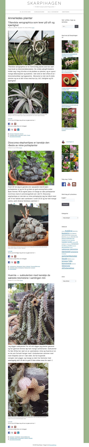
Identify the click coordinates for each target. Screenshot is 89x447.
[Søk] (76, 26)
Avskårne (68, 231)
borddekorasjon (74, 235)
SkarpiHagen (44, 3)
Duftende (69, 238)
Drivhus (64, 238)
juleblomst (64, 243)
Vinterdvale (74, 263)
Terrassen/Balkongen (35, 266)
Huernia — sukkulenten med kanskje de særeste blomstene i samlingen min (29, 276)
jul (77, 242)
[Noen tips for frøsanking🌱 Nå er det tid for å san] (74, 157)
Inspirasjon (12, 436)
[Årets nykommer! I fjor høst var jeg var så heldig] (66, 149)
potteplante (74, 252)
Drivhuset (12, 133)
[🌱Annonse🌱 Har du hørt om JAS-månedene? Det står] (66, 157)
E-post (64, 198)
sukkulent (33, 267)
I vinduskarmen (13, 266)
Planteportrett (27, 267)
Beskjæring (65, 233)
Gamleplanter (21, 267)
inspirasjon (74, 242)
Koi (65, 245)
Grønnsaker (73, 240)
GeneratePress (52, 445)
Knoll (63, 245)
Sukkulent (28, 266)
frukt (73, 238)
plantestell (66, 252)
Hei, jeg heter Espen (25, 11)
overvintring (74, 249)
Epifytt (25, 135)
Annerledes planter (14, 135)
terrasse (65, 261)
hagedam (64, 242)
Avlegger (63, 231)
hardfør (70, 242)
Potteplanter (17, 436)
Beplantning (75, 231)
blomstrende (21, 438)
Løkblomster (65, 249)
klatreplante (74, 244)
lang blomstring (65, 247)
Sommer (21, 133)
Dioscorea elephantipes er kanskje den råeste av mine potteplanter (28, 144)
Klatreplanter (19, 266)
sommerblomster (69, 256)
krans (67, 245)
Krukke (70, 245)
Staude (64, 259)
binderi (71, 233)
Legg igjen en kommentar (15, 136)
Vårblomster (66, 266)
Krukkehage (74, 245)
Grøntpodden (65, 11)
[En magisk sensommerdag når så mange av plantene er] (74, 149)
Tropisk (28, 135)
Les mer (10, 118)
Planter (24, 266)
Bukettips (64, 236)
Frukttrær (64, 240)
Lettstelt (26, 438)
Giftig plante (68, 240)
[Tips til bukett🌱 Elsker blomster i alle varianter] (74, 166)
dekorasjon (20, 135)
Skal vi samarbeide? (53, 11)
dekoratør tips (74, 236)
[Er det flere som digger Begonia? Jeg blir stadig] (66, 166)
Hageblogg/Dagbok (39, 11)
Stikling (69, 258)
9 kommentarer (13, 269)
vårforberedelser (68, 268)
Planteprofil (16, 133)
